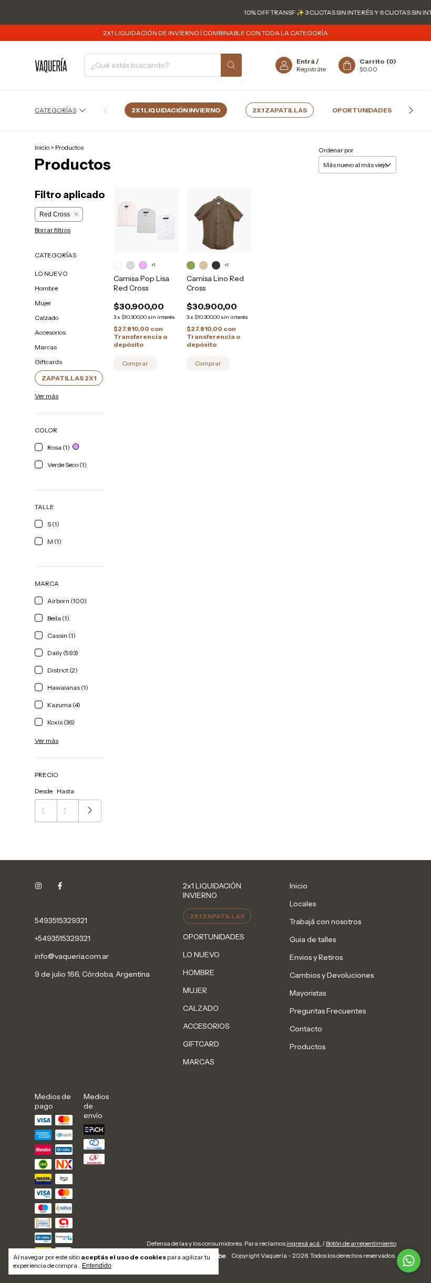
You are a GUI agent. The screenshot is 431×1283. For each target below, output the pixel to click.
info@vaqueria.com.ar (72, 956)
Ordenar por (336, 150)
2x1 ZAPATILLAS (279, 110)
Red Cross (54, 214)
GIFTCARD (201, 1044)
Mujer (43, 303)
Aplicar (90, 811)
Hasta (65, 791)
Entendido (96, 1265)
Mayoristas (308, 993)
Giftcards (48, 362)
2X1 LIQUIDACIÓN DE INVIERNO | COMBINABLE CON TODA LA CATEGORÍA (215, 33)
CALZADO (201, 1008)
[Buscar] (231, 65)
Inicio (42, 147)
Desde (44, 791)
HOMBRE (198, 972)
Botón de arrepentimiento (361, 1243)
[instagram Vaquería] (38, 886)
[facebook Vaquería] (60, 886)
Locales (303, 903)
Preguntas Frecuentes (328, 1011)
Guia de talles (313, 939)
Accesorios (50, 332)
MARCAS (198, 1062)
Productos (307, 1046)
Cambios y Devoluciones (332, 975)
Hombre (46, 288)
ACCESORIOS (206, 1026)
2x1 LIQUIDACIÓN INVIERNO (175, 110)
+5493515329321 (62, 938)
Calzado (46, 318)
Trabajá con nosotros (325, 921)
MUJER (195, 990)
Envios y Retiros (316, 957)
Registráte (311, 69)
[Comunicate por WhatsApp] (408, 1260)
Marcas (46, 347)
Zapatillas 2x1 (69, 378)
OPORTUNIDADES (362, 110)
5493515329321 (61, 920)
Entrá (305, 61)
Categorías (55, 110)
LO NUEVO (51, 273)
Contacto (306, 1028)
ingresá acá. (303, 1243)
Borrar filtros (52, 230)
